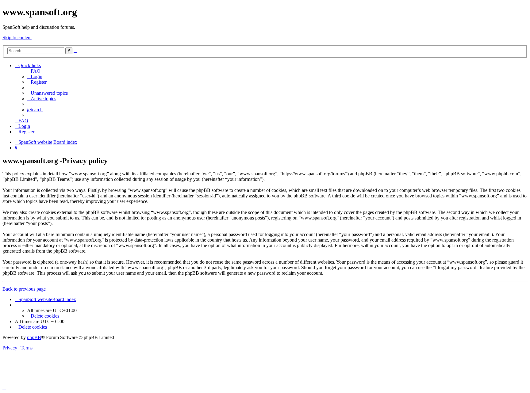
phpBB (34, 337)
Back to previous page (24, 289)
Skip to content (17, 37)
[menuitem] (33, 71)
